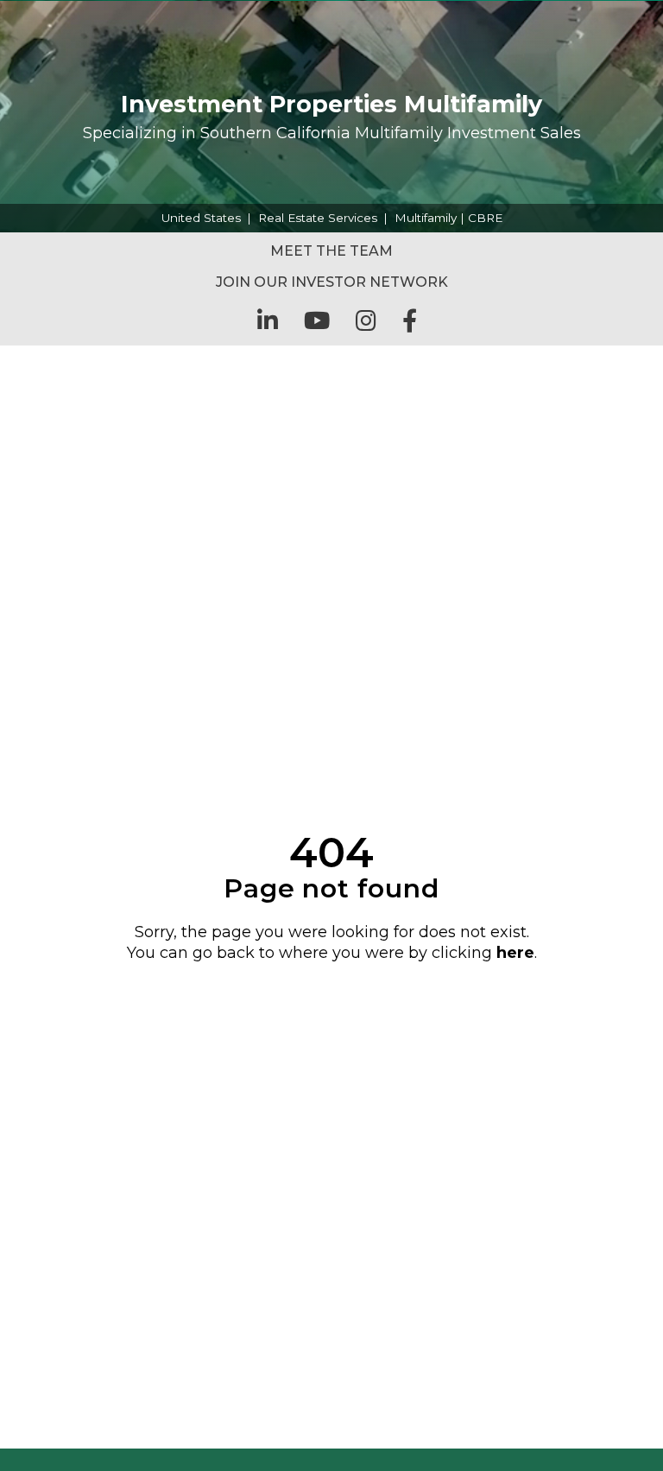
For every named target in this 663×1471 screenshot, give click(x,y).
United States (201, 218)
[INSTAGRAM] (366, 320)
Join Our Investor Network (332, 282)
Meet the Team (331, 251)
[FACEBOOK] (409, 320)
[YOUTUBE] (317, 320)
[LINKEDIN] (267, 320)
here (515, 952)
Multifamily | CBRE (448, 218)
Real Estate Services (317, 218)
